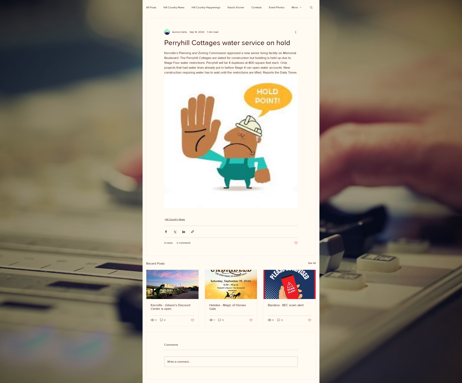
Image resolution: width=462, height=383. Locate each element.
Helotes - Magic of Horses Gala (227, 307)
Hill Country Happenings (206, 7)
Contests (256, 7)
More (295, 7)
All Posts (151, 7)
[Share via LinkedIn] (183, 231)
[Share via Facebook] (166, 231)
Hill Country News (174, 7)
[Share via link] (192, 231)
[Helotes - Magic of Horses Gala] (231, 284)
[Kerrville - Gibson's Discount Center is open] (172, 284)
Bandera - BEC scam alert (286, 305)
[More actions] (295, 32)
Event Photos (276, 7)
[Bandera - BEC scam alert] (289, 284)
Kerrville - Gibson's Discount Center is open (170, 307)
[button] (311, 7)
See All (312, 263)
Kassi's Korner (236, 7)
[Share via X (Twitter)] (174, 231)
